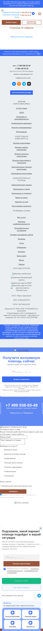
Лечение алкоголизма (21, 143)
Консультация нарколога (21, 206)
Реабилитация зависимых (21, 123)
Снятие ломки (21, 108)
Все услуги (21, 217)
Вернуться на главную (22, 37)
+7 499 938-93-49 (25, 12)
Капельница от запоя (21, 189)
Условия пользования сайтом (21, 235)
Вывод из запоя (21, 198)
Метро (21, 260)
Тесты (21, 243)
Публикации (21, 247)
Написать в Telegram (21, 413)
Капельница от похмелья (21, 193)
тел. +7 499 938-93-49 (21, 66)
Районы (22, 264)
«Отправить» (13, 491)
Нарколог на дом (21, 202)
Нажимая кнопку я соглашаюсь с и (23, 571)
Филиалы (21, 239)
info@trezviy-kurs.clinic (23, 78)
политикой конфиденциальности (12, 497)
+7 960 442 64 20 (25, 15)
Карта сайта (21, 256)
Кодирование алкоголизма (21, 173)
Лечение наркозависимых (21, 127)
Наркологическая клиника (21, 185)
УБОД (21, 112)
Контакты (21, 252)
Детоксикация (21, 132)
